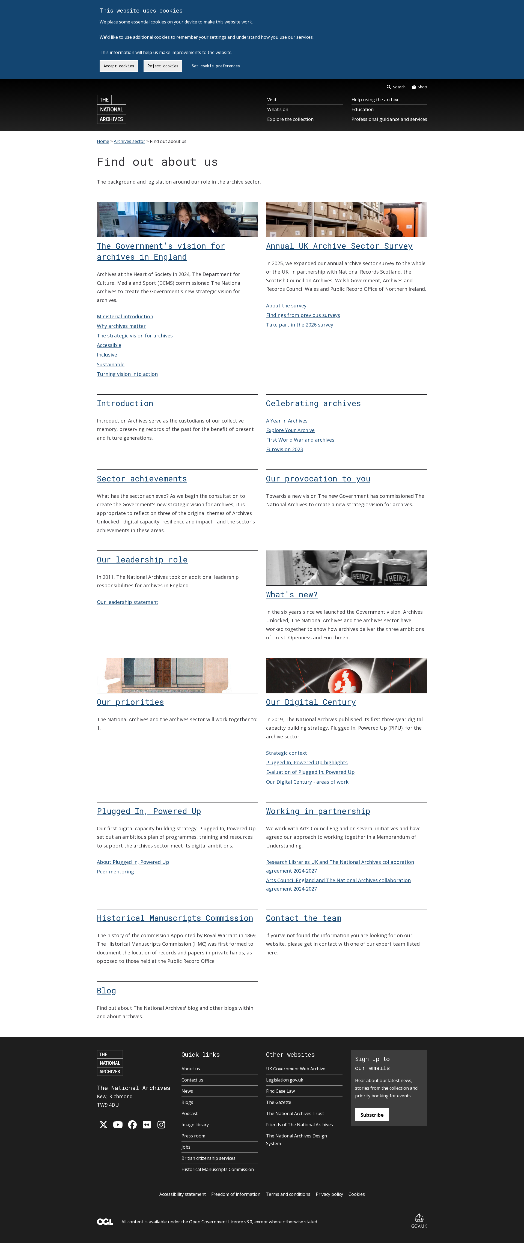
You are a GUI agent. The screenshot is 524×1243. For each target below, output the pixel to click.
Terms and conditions (288, 1194)
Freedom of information (235, 1194)
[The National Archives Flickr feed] (146, 1124)
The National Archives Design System (296, 1139)
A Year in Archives (287, 420)
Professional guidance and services (389, 119)
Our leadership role (142, 559)
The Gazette (278, 1102)
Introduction (125, 403)
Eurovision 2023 (284, 449)
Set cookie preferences (216, 65)
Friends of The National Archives (299, 1125)
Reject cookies (163, 65)
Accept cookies (119, 65)
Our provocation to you (318, 478)
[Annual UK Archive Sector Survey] (346, 227)
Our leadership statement (127, 602)
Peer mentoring (115, 871)
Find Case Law (280, 1091)
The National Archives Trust (295, 1113)
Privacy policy (329, 1194)
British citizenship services (208, 1158)
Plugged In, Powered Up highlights (307, 762)
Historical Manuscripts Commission (175, 918)
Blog (106, 990)
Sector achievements (142, 478)
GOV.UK (419, 1226)
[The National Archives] (111, 109)
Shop (422, 86)
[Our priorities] (177, 691)
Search (399, 86)
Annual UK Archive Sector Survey (339, 246)
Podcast (189, 1113)
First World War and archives (300, 439)
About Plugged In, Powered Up (133, 862)
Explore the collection (290, 119)
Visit (271, 99)
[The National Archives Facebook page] (132, 1124)
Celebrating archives (313, 403)
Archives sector (129, 141)
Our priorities (130, 702)
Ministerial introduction (125, 316)
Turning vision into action (127, 374)
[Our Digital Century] (346, 683)
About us (190, 1069)
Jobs (185, 1147)
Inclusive (107, 354)
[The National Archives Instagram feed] (161, 1124)
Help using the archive (376, 99)
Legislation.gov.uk (284, 1080)
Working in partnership (318, 811)
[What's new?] (346, 575)
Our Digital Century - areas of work (307, 781)
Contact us (192, 1080)
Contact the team (303, 918)
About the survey (286, 305)
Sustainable (110, 364)
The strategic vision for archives (135, 335)
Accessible (109, 345)
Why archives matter (121, 326)
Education (363, 109)
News (187, 1091)
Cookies (357, 1194)
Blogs (187, 1102)
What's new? (292, 594)
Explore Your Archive (290, 430)
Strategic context (286, 753)
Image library (195, 1125)
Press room (193, 1136)
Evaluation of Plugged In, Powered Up (310, 772)
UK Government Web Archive (295, 1069)
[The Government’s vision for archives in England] (177, 227)
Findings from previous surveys (303, 315)
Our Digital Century (311, 702)
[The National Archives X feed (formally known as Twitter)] (103, 1124)
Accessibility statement (182, 1194)
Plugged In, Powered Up (149, 811)
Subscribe (372, 1115)
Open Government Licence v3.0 (220, 1222)
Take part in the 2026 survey (299, 324)
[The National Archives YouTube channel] (117, 1124)
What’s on (277, 109)
